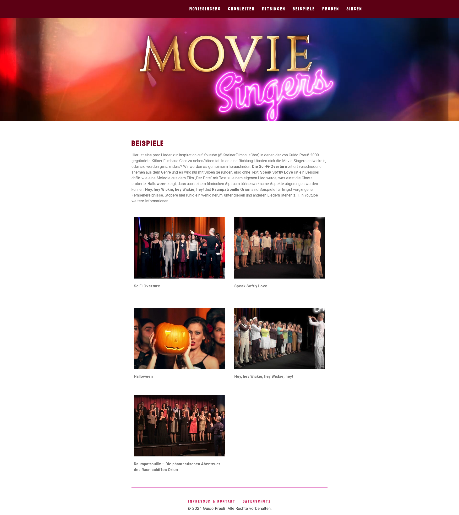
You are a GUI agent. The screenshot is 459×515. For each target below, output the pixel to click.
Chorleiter (241, 9)
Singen (354, 9)
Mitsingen (273, 9)
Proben (330, 9)
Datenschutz (257, 501)
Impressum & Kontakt (211, 501)
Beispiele (304, 9)
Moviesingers (205, 9)
